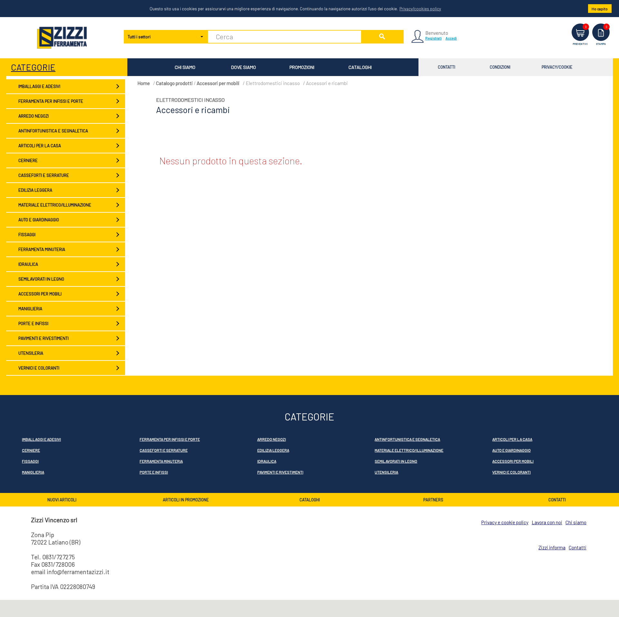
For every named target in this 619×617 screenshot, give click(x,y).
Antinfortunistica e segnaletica (53, 130)
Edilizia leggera (35, 190)
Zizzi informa (551, 547)
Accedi (451, 38)
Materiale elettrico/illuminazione (54, 204)
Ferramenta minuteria (41, 249)
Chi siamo (185, 67)
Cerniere (28, 160)
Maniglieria (30, 308)
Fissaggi (26, 234)
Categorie (33, 67)
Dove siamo (243, 67)
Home (143, 83)
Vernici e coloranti (38, 368)
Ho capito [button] (600, 8)
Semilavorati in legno (41, 279)
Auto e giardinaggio (38, 219)
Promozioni (302, 67)
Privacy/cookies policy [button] (420, 8)
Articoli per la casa (39, 145)
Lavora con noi (547, 522)
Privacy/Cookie (557, 67)
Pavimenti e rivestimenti (43, 338)
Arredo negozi (33, 116)
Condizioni (500, 67)
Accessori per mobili (40, 293)
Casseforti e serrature (43, 175)
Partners (433, 499)
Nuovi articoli (61, 499)
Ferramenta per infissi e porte (50, 101)
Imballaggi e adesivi (39, 86)
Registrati (433, 38)
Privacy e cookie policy (504, 522)
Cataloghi (360, 67)
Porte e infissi (33, 323)
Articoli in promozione (186, 499)
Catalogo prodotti (174, 83)
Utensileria (30, 353)
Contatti (446, 67)
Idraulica (28, 264)
